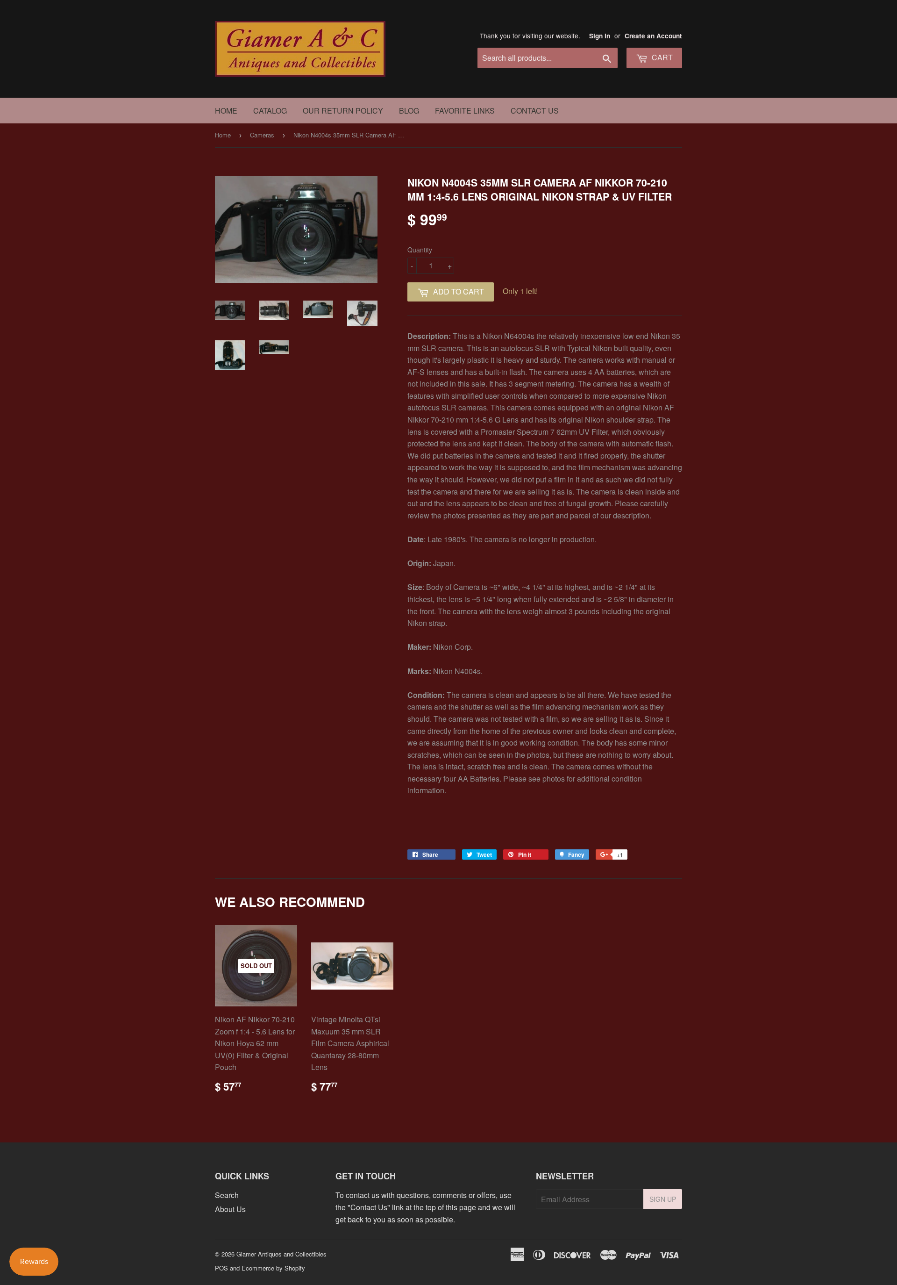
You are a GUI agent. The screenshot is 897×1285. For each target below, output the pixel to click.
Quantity (419, 249)
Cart (661, 57)
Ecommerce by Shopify (273, 1267)
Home (226, 110)
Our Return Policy (343, 110)
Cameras (262, 134)
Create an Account (653, 35)
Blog (409, 110)
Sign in (599, 35)
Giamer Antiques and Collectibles (281, 1253)
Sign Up (662, 1199)
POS (221, 1267)
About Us (230, 1209)
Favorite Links (465, 110)
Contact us (535, 110)
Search (227, 1195)
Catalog (270, 110)
